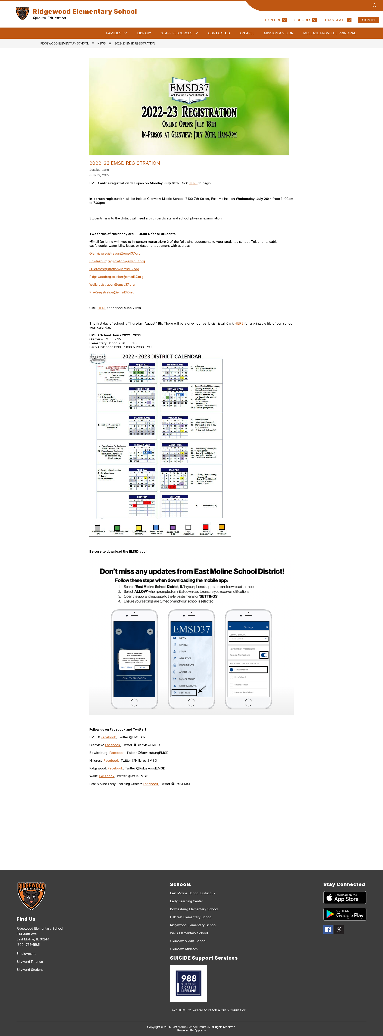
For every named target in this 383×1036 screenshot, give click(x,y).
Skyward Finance (30, 962)
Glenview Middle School (188, 941)
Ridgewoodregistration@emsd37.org (116, 277)
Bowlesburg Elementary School (194, 909)
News (102, 43)
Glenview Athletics (184, 949)
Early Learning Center (186, 901)
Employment (26, 954)
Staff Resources (176, 33)
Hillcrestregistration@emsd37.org (114, 269)
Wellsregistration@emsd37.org (112, 284)
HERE (193, 183)
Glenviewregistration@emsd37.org (114, 253)
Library (144, 33)
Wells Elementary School (189, 933)
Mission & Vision (279, 33)
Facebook (108, 737)
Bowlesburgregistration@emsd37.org (117, 261)
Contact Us (219, 33)
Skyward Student (30, 970)
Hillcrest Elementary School (191, 917)
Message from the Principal (329, 33)
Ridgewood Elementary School (64, 43)
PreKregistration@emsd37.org (111, 292)
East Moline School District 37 (192, 893)
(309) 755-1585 (28, 945)
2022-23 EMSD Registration (135, 43)
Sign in (368, 20)
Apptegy (200, 1030)
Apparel (246, 33)
